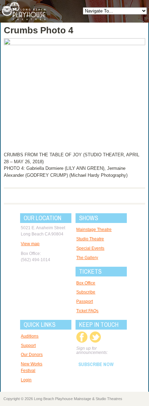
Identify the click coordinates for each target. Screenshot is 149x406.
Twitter (95, 337)
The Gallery (87, 257)
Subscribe (85, 292)
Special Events (90, 248)
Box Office (85, 283)
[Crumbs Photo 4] (75, 43)
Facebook (82, 337)
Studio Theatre (90, 239)
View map (30, 243)
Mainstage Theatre (94, 229)
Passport (84, 301)
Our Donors (32, 354)
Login (26, 380)
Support (28, 345)
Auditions (29, 336)
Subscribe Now (96, 364)
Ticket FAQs (87, 310)
